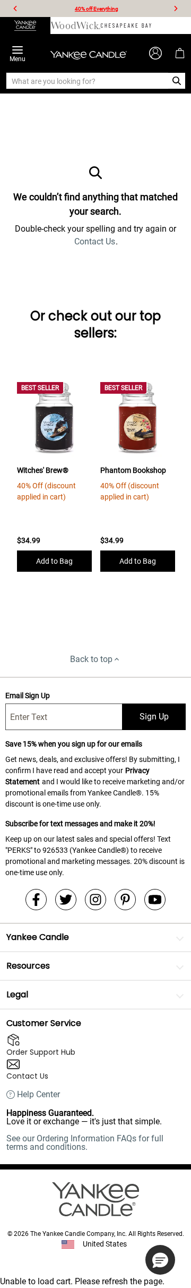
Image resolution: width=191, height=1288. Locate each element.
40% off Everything (96, 9)
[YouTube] (155, 899)
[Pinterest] (125, 899)
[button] (160, 1260)
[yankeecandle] (25, 25)
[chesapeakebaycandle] (126, 25)
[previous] (15, 8)
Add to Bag (54, 561)
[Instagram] (95, 899)
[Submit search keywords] (177, 80)
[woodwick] (75, 25)
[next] (175, 8)
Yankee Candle (37, 937)
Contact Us (94, 241)
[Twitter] (65, 899)
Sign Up (154, 716)
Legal (17, 994)
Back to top (91, 659)
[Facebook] (36, 899)
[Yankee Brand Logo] (88, 53)
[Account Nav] (155, 53)
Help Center (38, 1094)
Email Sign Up (27, 695)
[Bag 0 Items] (180, 53)
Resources (28, 966)
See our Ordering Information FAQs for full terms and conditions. (84, 1142)
